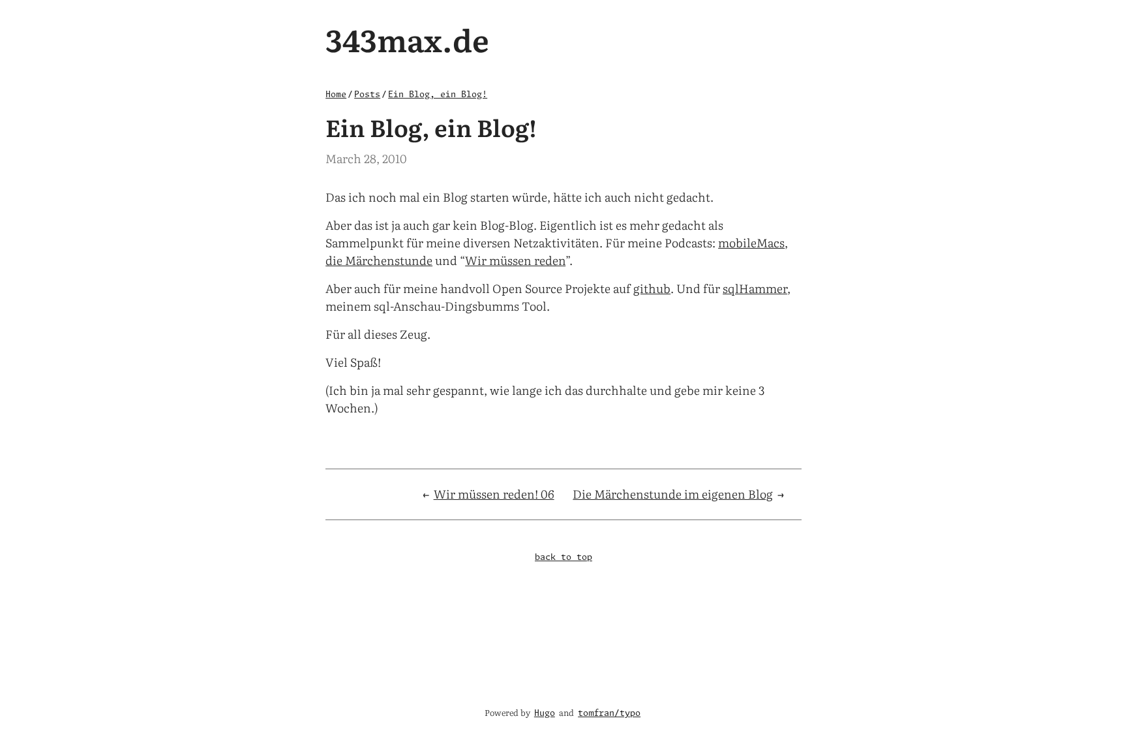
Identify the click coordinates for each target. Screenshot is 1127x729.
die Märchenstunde (378, 260)
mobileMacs (751, 242)
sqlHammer (755, 288)
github (651, 288)
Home (335, 95)
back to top (563, 557)
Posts (367, 95)
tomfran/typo (609, 713)
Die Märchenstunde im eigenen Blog (673, 494)
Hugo (544, 713)
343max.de (407, 38)
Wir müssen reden (515, 260)
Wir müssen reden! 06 (494, 494)
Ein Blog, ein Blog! (437, 95)
